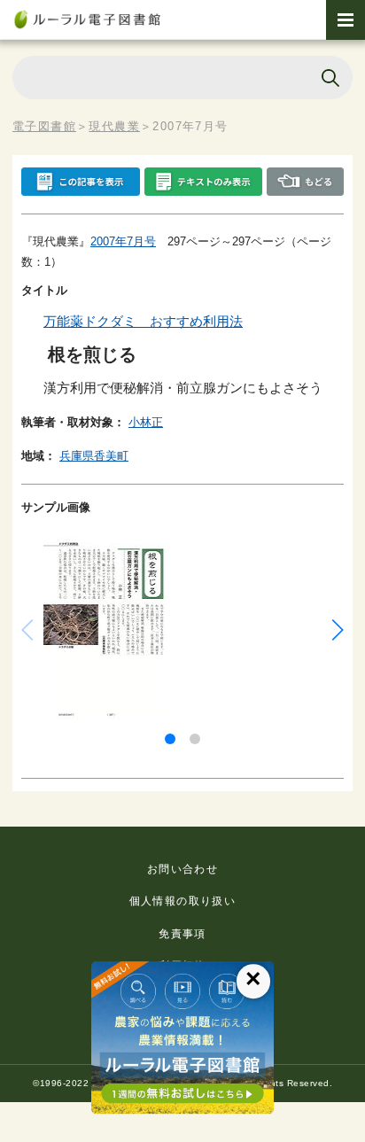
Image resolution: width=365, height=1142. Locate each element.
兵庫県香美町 (93, 455)
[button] (170, 739)
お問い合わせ (182, 869)
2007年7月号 (123, 241)
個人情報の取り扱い (183, 901)
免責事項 (182, 934)
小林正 (145, 422)
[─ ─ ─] (345, 20)
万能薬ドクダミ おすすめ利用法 (143, 321)
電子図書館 (44, 126)
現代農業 (114, 126)
